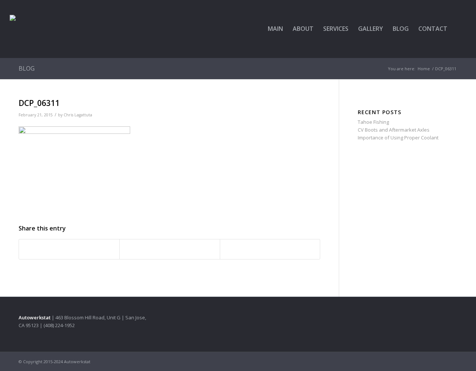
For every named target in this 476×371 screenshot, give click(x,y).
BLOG (27, 68)
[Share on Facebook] (69, 249)
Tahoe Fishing (373, 122)
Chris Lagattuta (78, 114)
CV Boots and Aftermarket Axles (394, 129)
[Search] (459, 29)
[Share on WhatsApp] (170, 249)
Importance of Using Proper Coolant (398, 137)
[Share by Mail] (270, 249)
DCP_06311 (39, 103)
